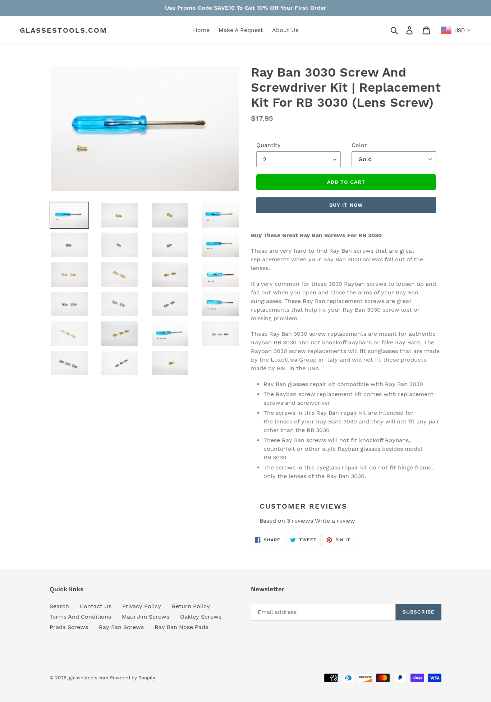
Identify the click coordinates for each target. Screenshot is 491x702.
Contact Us (95, 606)
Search (59, 606)
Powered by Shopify (132, 677)
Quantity (268, 145)
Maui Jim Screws (145, 616)
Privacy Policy (141, 606)
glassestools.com (63, 30)
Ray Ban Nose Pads (181, 627)
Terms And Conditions (80, 616)
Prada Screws (69, 627)
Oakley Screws (200, 616)
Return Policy (191, 606)
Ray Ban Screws (121, 627)
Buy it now (346, 205)
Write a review (335, 520)
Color (359, 145)
